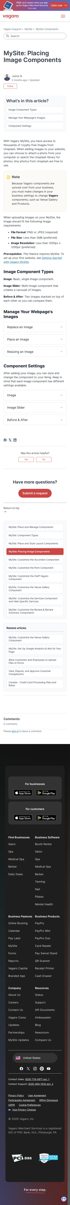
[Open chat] (64, 1199)
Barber (12, 866)
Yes (26, 459)
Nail (37, 889)
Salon (11, 844)
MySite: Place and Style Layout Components (33, 543)
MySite (28, 29)
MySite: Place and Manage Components (31, 527)
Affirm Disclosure (48, 1100)
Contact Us (15, 1010)
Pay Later (14, 938)
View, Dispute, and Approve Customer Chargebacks (30, 672)
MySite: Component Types (23, 535)
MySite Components (47, 29)
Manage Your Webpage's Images (26, 117)
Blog (38, 1025)
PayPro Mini (42, 930)
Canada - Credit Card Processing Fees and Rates (32, 684)
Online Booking (18, 923)
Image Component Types (22, 109)
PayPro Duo (42, 938)
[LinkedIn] (14, 440)
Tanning (40, 881)
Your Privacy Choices (24, 1109)
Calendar (14, 930)
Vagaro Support (12, 29)
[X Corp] (10, 440)
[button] (35, 327)
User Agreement (37, 1095)
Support (40, 1002)
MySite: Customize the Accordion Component (34, 559)
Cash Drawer (43, 976)
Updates (13, 1025)
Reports (13, 961)
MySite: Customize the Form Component (31, 567)
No (43, 459)
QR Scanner (42, 961)
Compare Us (43, 1040)
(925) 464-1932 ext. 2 (40, 1083)
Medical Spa (16, 859)
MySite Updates (18, 1040)
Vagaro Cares (17, 1017)
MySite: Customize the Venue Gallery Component (29, 589)
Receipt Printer (44, 968)
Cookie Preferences (30, 1104)
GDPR (11, 1104)
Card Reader (43, 945)
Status (39, 994)
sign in (15, 731)
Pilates (39, 896)
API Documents (45, 1010)
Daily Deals (15, 874)
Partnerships (16, 1032)
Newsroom (42, 1032)
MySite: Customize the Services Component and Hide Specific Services (33, 600)
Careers (13, 1002)
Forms (12, 953)
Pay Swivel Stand (46, 953)
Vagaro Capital (18, 968)
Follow (10, 86)
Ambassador (43, 1017)
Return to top (11, 508)
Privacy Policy (16, 1095)
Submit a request (35, 493)
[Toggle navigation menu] (63, 16)
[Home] (11, 16)
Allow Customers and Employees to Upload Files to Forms (32, 661)
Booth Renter (43, 844)
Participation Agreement (21, 1100)
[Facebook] (5, 440)
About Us (14, 994)
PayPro (39, 923)
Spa (10, 851)
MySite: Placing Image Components (29, 551)
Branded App (16, 976)
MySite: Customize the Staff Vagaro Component (28, 577)
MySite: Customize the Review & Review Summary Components (31, 611)
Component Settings (19, 125)
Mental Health (44, 904)
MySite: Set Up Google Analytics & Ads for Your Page (35, 650)
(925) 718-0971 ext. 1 (37, 1079)
